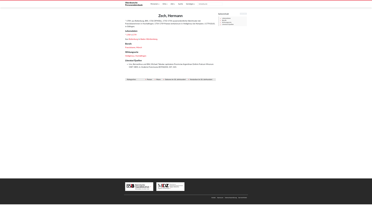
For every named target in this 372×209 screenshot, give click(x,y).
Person (149, 79)
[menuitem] (213, 198)
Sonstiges (190, 4)
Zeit (172, 4)
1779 (134, 35)
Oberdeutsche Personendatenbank (134, 4)
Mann (158, 79)
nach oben (243, 13)
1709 (128, 35)
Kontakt (213, 197)
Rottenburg (133, 39)
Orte (164, 4)
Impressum (220, 197)
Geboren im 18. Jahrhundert (175, 79)
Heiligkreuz (129, 56)
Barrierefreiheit (242, 197)
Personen (154, 4)
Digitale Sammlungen (164, 188)
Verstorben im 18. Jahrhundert (201, 79)
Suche (180, 4)
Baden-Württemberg (148, 39)
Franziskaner (130, 47)
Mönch (139, 47)
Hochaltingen (140, 56)
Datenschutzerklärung (231, 197)
